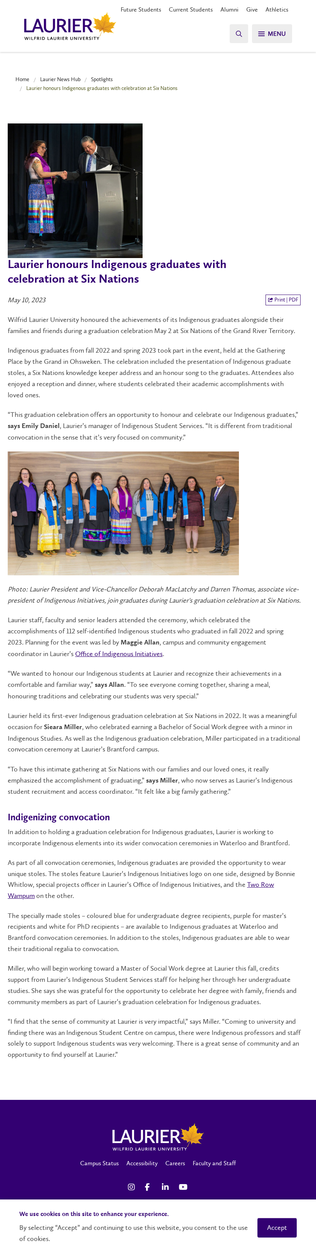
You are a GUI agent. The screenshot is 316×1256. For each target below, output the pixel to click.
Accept (277, 1227)
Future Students (141, 9)
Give (252, 9)
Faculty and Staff (214, 1163)
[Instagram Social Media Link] (132, 1187)
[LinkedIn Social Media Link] (166, 1187)
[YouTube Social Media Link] (183, 1187)
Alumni (229, 9)
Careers (175, 1163)
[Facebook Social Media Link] (149, 1187)
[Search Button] (239, 33)
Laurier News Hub (60, 79)
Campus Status (99, 1163)
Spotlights (102, 79)
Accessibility (142, 1163)
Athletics (277, 9)
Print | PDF (285, 300)
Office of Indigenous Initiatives (119, 654)
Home (22, 79)
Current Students (191, 9)
